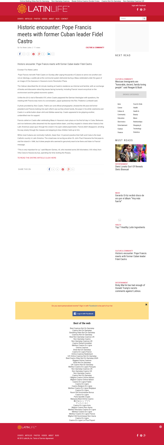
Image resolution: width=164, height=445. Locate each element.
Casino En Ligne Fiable (82, 381)
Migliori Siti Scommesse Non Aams (82, 416)
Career (120, 108)
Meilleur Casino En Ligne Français (82, 366)
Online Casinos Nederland (82, 354)
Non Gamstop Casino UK (82, 371)
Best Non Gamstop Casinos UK (82, 337)
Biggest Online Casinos (82, 360)
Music (135, 118)
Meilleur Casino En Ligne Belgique (82, 388)
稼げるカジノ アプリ (82, 401)
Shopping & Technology (137, 127)
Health (135, 108)
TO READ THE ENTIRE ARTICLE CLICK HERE (37, 157)
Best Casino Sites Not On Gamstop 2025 (82, 358)
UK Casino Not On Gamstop (82, 364)
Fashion (120, 129)
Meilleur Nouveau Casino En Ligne (82, 409)
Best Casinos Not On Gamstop (82, 328)
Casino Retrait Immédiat (82, 343)
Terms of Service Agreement (43, 438)
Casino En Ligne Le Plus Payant (82, 420)
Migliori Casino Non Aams (82, 407)
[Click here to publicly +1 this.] (39, 54)
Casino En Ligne (82, 384)
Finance (120, 132)
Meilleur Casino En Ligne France (82, 413)
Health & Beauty (136, 113)
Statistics (136, 132)
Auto (119, 104)
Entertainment (122, 125)
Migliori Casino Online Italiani (82, 379)
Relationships (137, 122)
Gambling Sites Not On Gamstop (82, 332)
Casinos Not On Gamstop (82, 334)
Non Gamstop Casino (82, 339)
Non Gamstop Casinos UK (82, 341)
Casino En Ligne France (82, 351)
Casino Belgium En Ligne (82, 386)
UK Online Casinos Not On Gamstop (82, 356)
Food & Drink (137, 104)
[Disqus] (61, 207)
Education (121, 118)
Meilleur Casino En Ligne (82, 345)
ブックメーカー (82, 403)
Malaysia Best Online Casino (82, 399)
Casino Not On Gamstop (82, 330)
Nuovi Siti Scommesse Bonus (82, 392)
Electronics (121, 122)
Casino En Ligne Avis (82, 405)
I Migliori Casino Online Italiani (82, 377)
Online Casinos (82, 347)
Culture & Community (121, 113)
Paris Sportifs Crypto (82, 396)
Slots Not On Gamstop (82, 349)
